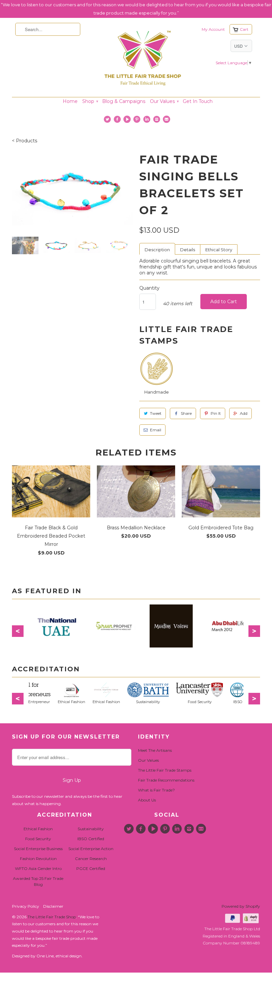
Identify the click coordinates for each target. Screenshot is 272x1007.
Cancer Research (91, 858)
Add (243, 413)
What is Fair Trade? (156, 790)
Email (155, 429)
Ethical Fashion (38, 828)
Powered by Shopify (241, 906)
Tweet (156, 413)
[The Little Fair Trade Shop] (142, 88)
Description (157, 249)
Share (186, 413)
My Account (213, 29)
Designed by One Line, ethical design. (47, 955)
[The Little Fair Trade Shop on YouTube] (127, 121)
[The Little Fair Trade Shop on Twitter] (108, 121)
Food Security (38, 838)
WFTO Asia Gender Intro (38, 868)
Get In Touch (198, 101)
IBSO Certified (90, 838)
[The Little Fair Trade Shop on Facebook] (117, 121)
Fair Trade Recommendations (166, 780)
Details (187, 249)
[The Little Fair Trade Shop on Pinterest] (137, 121)
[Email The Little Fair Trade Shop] (167, 121)
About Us (147, 799)
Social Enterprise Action (90, 848)
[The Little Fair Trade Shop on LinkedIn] (147, 121)
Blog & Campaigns (123, 101)
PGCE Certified (90, 868)
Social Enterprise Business (38, 848)
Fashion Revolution (38, 858)
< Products (24, 141)
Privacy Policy (25, 906)
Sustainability (91, 828)
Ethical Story (218, 249)
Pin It (216, 413)
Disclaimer (53, 906)
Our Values (164, 101)
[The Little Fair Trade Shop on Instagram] (157, 121)
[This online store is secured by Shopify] (251, 921)
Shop (90, 101)
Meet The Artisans (155, 750)
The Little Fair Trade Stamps (164, 770)
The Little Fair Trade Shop (52, 916)
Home (70, 101)
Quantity (149, 288)
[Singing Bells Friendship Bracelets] (72, 191)
